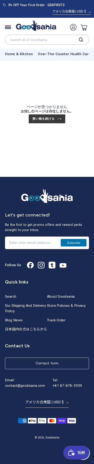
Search (10, 296)
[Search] (81, 39)
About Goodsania (61, 296)
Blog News (14, 320)
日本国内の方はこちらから (26, 329)
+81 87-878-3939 (67, 386)
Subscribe (73, 242)
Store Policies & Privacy (66, 306)
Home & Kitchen (19, 54)
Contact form (47, 363)
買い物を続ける (43, 118)
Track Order (56, 320)
